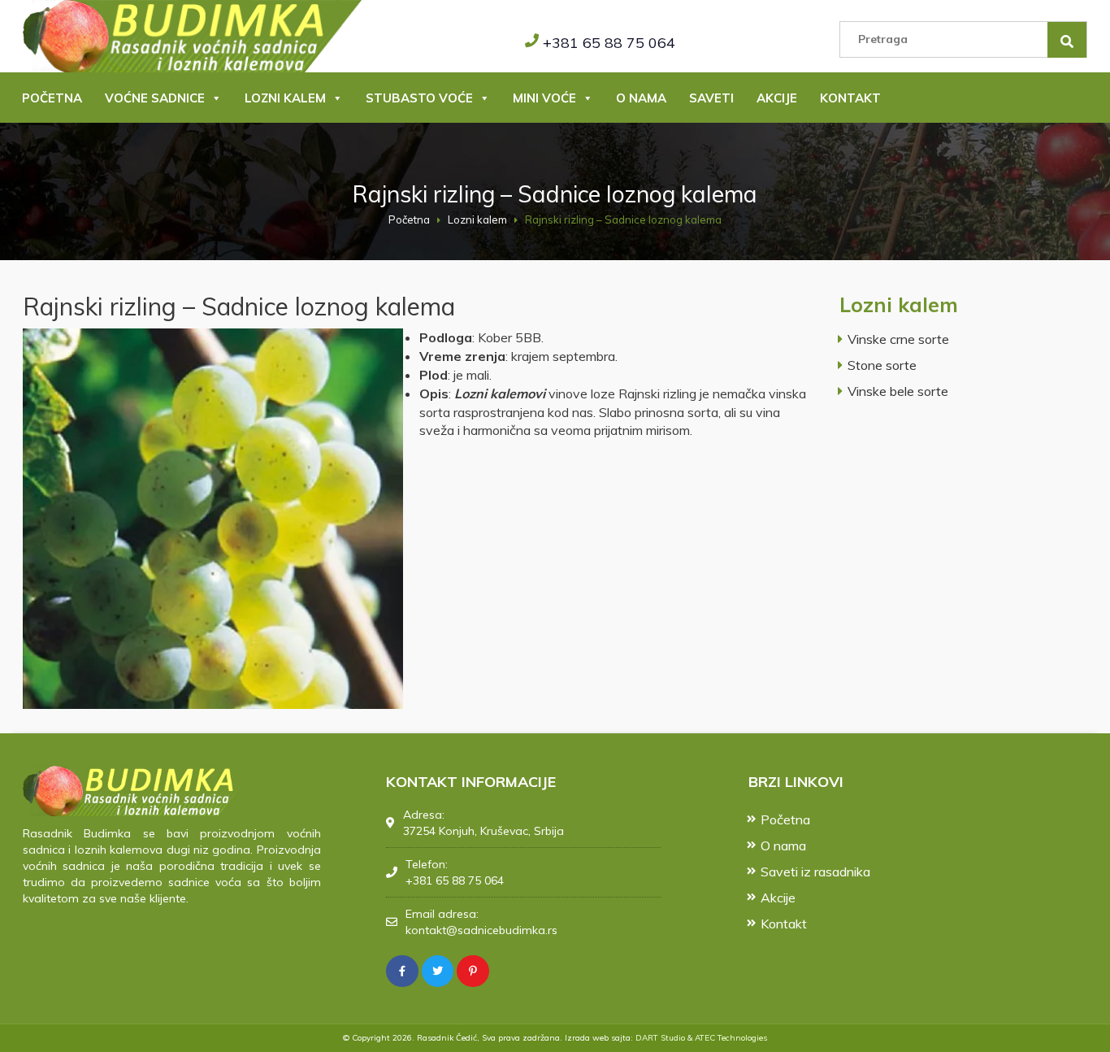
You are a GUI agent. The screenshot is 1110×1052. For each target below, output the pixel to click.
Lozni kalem (285, 98)
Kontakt (850, 98)
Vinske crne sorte (898, 339)
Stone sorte (882, 365)
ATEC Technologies (731, 1037)
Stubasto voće (419, 98)
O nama (641, 98)
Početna (52, 98)
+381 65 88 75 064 (609, 42)
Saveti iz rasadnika (815, 871)
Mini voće (544, 98)
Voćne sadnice (155, 98)
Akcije (777, 98)
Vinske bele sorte (898, 391)
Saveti (711, 98)
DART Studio (660, 1037)
